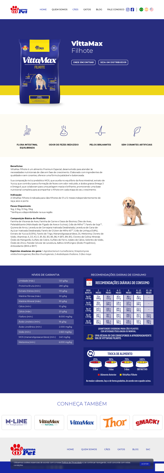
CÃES (75, 9)
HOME (43, 9)
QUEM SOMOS (59, 9)
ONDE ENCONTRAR (83, 62)
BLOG (99, 9)
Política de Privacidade (72, 462)
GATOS (87, 9)
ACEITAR (144, 464)
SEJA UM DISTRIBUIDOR (113, 62)
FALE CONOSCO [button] (115, 9)
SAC (148, 449)
